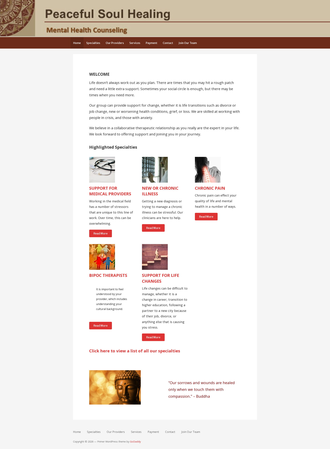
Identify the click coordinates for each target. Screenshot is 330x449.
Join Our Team (188, 43)
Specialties (93, 43)
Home (77, 43)
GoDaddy (135, 441)
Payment (151, 43)
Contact (168, 43)
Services (134, 43)
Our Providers (115, 43)
